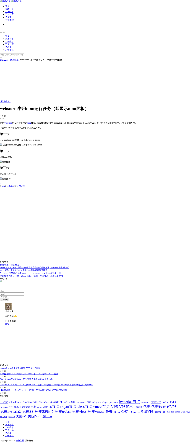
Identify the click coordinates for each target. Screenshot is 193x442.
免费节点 (112, 411)
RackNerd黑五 (42, 407)
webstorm (8, 123)
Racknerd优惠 (28, 406)
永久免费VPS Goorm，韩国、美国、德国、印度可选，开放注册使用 (31, 276)
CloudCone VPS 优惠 (49, 402)
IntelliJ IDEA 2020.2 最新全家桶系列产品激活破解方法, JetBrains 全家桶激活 (34, 267)
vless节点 (84, 407)
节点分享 (9, 14)
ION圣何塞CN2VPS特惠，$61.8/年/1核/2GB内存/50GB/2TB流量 (29, 374)
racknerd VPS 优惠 (9, 407)
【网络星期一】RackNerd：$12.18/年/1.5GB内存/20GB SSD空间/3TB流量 (33, 390)
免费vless (79, 411)
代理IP (8, 17)
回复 (7, 324)
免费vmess (96, 411)
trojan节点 (68, 407)
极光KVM (12, 417)
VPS (114, 406)
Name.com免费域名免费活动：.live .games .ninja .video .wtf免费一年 (30, 273)
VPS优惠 (126, 407)
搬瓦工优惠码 (185, 412)
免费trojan (63, 411)
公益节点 (128, 411)
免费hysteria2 (10, 411)
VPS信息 (9, 11)
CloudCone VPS (29, 402)
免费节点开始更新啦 (9, 265)
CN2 (89, 402)
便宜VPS (170, 407)
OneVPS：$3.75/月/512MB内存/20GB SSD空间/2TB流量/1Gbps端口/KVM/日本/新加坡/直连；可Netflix (46, 385)
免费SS (27, 411)
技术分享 (9, 9)
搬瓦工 (177, 412)
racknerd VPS (169, 402)
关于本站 (9, 20)
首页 (7, 6)
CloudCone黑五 (81, 402)
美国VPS (34, 416)
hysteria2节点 (129, 402)
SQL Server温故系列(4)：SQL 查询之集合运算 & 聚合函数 (26, 379)
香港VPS (47, 416)
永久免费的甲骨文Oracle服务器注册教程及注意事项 (24, 270)
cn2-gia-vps (106, 402)
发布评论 (4, 300)
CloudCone (15, 402)
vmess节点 (101, 407)
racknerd (156, 402)
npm (29, 123)
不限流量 (138, 407)
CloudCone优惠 (67, 402)
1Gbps (4, 402)
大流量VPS (145, 411)
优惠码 (157, 407)
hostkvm (115, 402)
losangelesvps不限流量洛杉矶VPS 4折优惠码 (20, 368)
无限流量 (3, 417)
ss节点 (54, 407)
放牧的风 (20, 440)
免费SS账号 (44, 411)
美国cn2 (21, 416)
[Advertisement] (96, 81)
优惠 (147, 407)
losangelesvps (145, 402)
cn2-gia (95, 402)
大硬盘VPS (160, 412)
